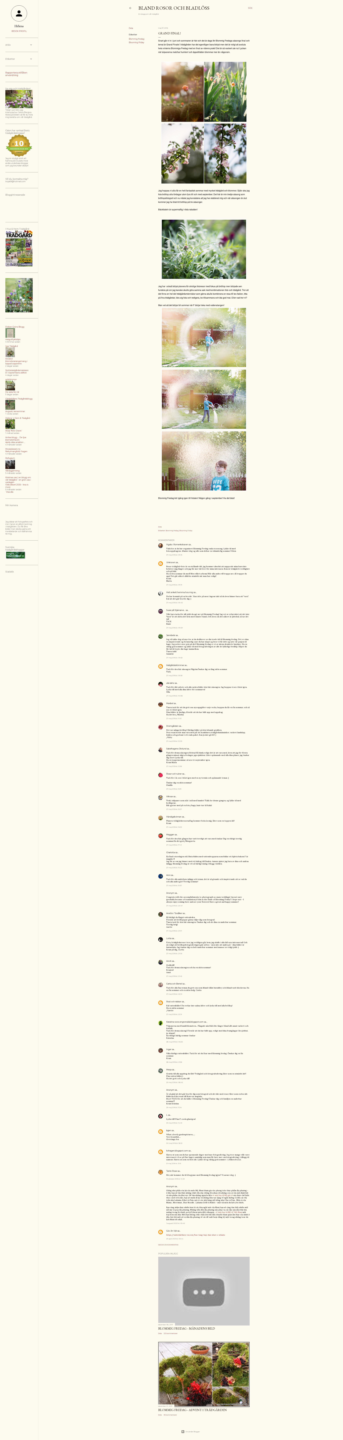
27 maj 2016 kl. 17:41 (174, 845)
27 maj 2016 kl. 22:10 (174, 994)
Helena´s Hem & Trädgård (17, 418)
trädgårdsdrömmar (175, 665)
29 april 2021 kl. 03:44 (174, 1239)
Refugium (10, 458)
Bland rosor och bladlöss (173, 8)
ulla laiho (170, 683)
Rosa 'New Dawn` (14, 431)
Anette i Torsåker (174, 913)
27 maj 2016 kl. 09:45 (174, 603)
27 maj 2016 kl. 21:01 (174, 931)
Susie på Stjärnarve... (175, 610)
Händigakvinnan (173, 817)
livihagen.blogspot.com (177, 1151)
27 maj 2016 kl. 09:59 (174, 675)
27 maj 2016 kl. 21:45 (174, 976)
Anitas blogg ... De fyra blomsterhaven (15, 438)
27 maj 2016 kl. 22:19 (174, 1014)
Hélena (19, 26)
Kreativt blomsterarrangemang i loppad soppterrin (16, 361)
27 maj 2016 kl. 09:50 (174, 628)
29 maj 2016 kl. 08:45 (174, 1082)
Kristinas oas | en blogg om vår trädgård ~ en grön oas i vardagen (18, 479)
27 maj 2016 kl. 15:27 (174, 809)
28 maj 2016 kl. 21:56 (174, 1062)
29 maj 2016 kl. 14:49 (174, 1123)
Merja (169, 1069)
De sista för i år (12, 392)
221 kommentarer (171, 1333)
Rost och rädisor (173, 1001)
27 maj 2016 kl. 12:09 (174, 741)
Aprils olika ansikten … (15, 442)
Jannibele (170, 635)
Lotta (168, 938)
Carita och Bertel (174, 984)
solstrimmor (11, 379)
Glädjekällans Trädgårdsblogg (18, 399)
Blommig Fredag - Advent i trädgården (192, 1410)
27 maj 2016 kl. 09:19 (174, 585)
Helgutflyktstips (12, 339)
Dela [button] (131, 28)
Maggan (170, 834)
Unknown (170, 562)
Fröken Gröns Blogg (14, 327)
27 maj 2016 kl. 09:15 (174, 555)
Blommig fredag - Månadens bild (186, 1328)
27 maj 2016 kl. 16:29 (174, 827)
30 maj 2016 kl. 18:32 (174, 1143)
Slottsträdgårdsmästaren (17, 370)
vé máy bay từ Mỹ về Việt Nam (229, 1212)
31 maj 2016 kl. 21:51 (173, 1163)
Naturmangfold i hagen (16, 451)
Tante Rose (171, 1171)
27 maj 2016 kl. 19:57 (174, 885)
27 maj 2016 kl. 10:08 (174, 696)
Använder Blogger (193, 1432)
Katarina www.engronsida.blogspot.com (185, 1022)
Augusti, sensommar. (15, 411)
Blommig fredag (136, 39)
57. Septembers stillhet (16, 373)
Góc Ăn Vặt (171, 1231)
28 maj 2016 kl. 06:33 (174, 1042)
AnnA (168, 961)
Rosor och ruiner (174, 774)
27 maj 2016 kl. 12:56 (174, 766)
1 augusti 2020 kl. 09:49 (175, 1223)
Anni (168, 875)
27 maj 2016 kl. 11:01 (173, 718)
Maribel (169, 703)
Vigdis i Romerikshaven (177, 544)
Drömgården (172, 726)
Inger (168, 1049)
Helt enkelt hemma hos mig (179, 592)
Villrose (169, 796)
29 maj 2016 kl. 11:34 (174, 1107)
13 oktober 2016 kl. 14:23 (175, 1179)
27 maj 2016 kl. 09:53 (174, 658)
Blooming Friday (136, 42)
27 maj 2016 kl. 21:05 (174, 953)
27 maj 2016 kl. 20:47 (174, 906)
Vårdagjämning (12, 471)
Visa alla (9, 492)
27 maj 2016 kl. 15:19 (173, 789)
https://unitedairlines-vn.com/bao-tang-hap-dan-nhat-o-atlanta (195, 1235)
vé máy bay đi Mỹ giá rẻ (222, 1195)
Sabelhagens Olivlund (176, 749)
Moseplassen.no (12, 449)
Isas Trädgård (11, 346)
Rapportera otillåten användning (16, 74)
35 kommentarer (170, 1415)
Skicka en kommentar (168, 1245)
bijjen (168, 1130)
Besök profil (19, 31)
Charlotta (170, 852)
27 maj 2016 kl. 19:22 (174, 868)
